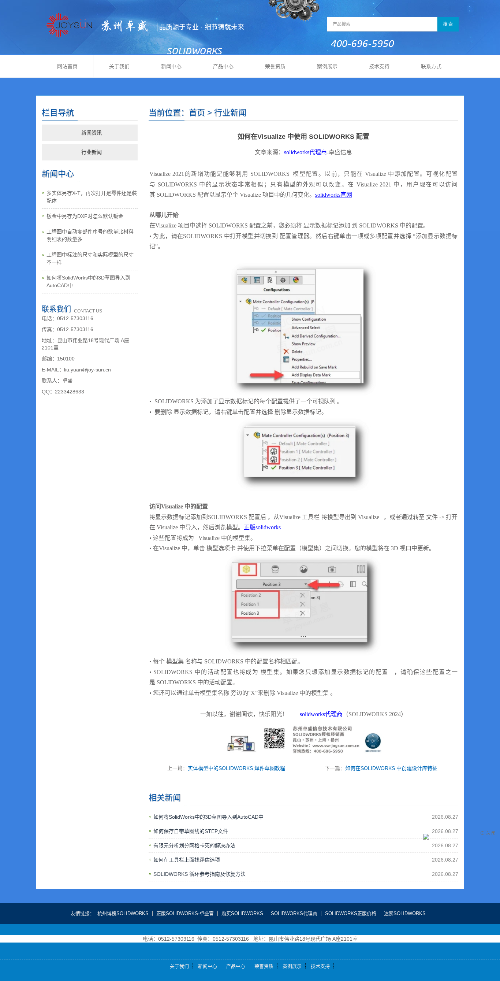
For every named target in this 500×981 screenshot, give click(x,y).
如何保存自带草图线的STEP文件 (190, 831)
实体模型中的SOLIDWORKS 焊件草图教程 (236, 768)
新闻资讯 (91, 133)
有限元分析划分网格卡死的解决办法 (194, 845)
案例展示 (327, 66)
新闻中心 (171, 66)
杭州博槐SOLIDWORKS (123, 913)
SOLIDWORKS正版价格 (350, 913)
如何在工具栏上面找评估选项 (186, 860)
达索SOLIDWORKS (405, 913)
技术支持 (379, 66)
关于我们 (119, 66)
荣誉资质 (275, 66)
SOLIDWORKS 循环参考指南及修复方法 (199, 874)
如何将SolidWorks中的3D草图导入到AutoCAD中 (208, 817)
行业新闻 (91, 152)
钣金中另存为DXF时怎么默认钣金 (84, 216)
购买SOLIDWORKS (242, 913)
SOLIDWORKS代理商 (294, 913)
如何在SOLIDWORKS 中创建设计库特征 (391, 768)
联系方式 (431, 66)
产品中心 (223, 66)
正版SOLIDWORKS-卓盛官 (185, 913)
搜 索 (448, 24)
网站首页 (67, 66)
